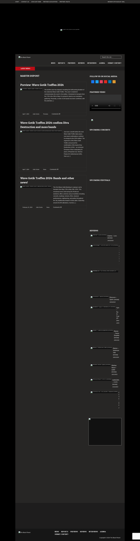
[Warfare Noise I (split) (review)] (100, 365)
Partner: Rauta (65, 1)
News (53, 63)
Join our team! (36, 1)
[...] (53, 101)
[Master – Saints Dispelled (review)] (102, 331)
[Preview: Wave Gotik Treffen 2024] (81, 84)
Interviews (91, 63)
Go (120, 57)
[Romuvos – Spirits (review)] (99, 297)
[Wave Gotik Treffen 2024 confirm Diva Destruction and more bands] (81, 122)
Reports (61, 63)
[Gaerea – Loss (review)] (98, 236)
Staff (17, 1)
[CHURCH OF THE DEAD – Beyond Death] (104, 392)
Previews (71, 63)
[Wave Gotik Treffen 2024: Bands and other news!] (81, 177)
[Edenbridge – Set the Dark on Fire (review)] (104, 246)
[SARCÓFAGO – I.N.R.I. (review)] (101, 380)
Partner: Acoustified (50, 1)
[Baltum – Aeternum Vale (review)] (101, 348)
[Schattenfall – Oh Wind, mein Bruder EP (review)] (104, 271)
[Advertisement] (64, 106)
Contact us (25, 1)
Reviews (81, 63)
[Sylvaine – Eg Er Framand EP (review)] (103, 307)
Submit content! (114, 63)
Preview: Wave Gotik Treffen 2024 (42, 85)
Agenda (102, 63)
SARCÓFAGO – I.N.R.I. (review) (116, 382)
